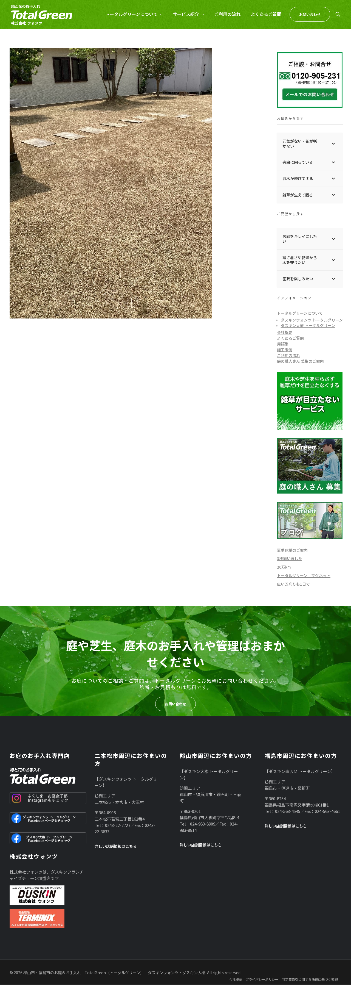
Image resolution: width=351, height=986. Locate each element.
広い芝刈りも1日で (293, 584)
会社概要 (284, 332)
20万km (284, 567)
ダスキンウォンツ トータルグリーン (312, 320)
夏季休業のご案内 (292, 550)
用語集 (282, 344)
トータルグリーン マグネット (303, 575)
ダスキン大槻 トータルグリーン (308, 325)
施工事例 (284, 349)
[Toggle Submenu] (333, 143)
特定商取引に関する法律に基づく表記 (310, 979)
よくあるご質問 (290, 338)
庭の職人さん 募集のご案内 (300, 361)
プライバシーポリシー (261, 979)
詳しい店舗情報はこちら (116, 846)
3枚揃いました (289, 558)
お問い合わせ (175, 704)
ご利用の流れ (288, 355)
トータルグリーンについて (300, 313)
